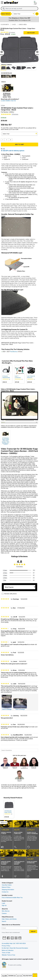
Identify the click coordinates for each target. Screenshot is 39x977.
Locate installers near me (8, 100)
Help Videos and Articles (9, 919)
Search (4, 921)
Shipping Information (8, 889)
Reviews (15, 114)
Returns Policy (6, 887)
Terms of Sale (6, 952)
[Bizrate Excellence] (4, 965)
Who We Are (5, 911)
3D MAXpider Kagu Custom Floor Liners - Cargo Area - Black (8, 811)
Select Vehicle (5, 14)
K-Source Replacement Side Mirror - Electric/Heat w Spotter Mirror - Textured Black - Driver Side (7, 376)
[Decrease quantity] (2, 139)
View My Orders (7, 885)
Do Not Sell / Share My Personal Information (15, 948)
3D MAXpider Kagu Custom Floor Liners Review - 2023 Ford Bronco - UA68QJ (5, 441)
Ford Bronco (14, 351)
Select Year (17, 14)
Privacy (3, 932)
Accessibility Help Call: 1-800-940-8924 (14, 943)
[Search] (3, 8)
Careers (4, 913)
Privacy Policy (6, 945)
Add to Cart (31, 32)
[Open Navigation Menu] (1, 2)
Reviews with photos (10, 593)
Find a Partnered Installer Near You (12, 897)
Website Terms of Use (8, 955)
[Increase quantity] (10, 139)
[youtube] (19, 938)
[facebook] (8, 938)
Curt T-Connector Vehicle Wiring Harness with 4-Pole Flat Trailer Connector (19, 376)
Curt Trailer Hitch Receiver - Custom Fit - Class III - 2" (31, 376)
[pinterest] (12, 938)
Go (37, 14)
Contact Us (5, 892)
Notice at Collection (8, 950)
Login (3, 903)
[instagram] (16, 938)
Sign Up (4, 905)
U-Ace (3, 105)
